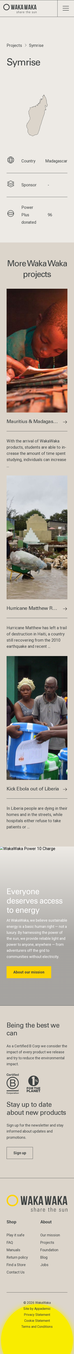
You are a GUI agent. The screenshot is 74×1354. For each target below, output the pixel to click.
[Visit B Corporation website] (13, 1084)
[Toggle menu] (65, 8)
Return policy (17, 1257)
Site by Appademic (37, 1309)
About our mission (28, 972)
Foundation (49, 1250)
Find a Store (16, 1265)
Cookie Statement (37, 1321)
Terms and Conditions (37, 1327)
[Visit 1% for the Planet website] (33, 1084)
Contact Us (16, 1272)
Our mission (50, 1235)
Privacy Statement (37, 1315)
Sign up (19, 1153)
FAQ (10, 1242)
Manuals (13, 1250)
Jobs (44, 1265)
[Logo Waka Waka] (21, 8)
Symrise (36, 45)
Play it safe (15, 1235)
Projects (14, 45)
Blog (43, 1257)
